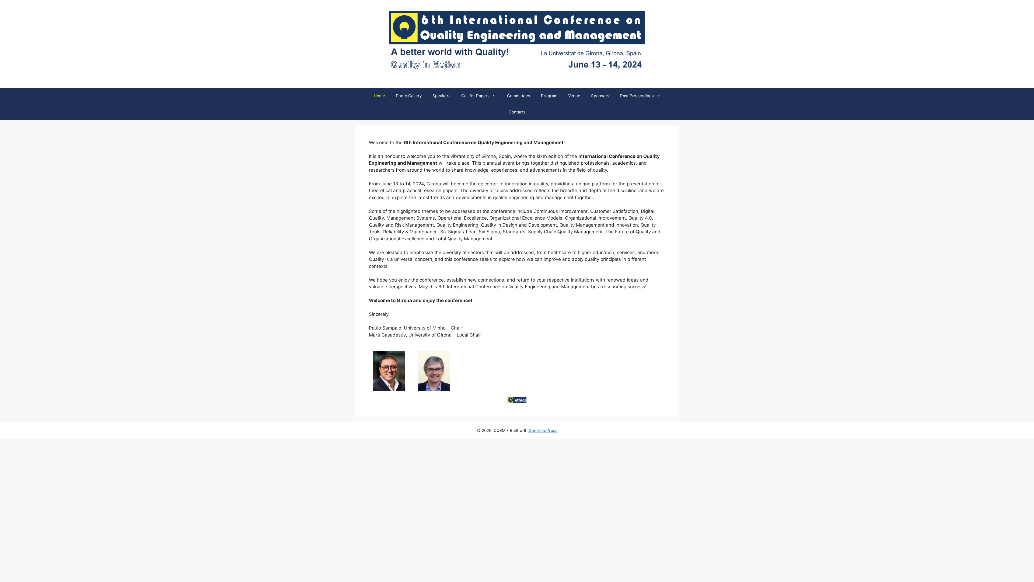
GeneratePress (543, 430)
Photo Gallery (409, 95)
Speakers (441, 95)
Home (379, 95)
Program (549, 95)
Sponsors (600, 95)
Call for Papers (475, 95)
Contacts (517, 112)
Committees (518, 95)
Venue (574, 95)
